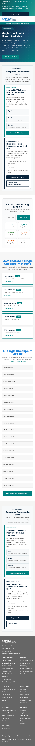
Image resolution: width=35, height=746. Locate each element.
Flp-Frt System (6, 695)
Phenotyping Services (26, 671)
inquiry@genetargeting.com (11, 654)
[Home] (9, 19)
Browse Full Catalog (17, 132)
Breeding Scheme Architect (7, 722)
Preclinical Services (26, 668)
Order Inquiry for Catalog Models (16, 493)
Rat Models (5, 676)
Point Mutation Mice (8, 674)
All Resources (6, 728)
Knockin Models (6, 666)
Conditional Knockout (8, 663)
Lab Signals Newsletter (9, 710)
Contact (22, 723)
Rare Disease (24, 703)
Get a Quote (16, 14)
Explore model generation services (17, 183)
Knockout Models (7, 660)
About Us (23, 710)
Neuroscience (24, 692)
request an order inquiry (17, 361)
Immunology (24, 697)
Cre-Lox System (6, 692)
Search (22, 217)
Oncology (23, 689)
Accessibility (27, 736)
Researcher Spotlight (8, 715)
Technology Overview (8, 689)
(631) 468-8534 (6, 651)
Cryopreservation (25, 663)
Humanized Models (7, 668)
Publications (5, 718)
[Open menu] (31, 19)
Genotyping (23, 666)
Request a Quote (9, 56)
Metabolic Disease (25, 700)
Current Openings (25, 718)
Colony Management (26, 660)
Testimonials (24, 715)
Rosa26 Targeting (7, 697)
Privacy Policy (6, 736)
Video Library (6, 725)
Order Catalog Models (8, 682)
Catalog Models (6, 679)
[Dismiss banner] (31, 3)
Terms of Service (17, 736)
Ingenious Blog (6, 713)
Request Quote (24, 721)
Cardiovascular (24, 695)
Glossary (4, 700)
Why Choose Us (25, 713)
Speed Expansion (25, 674)
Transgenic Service (7, 671)
